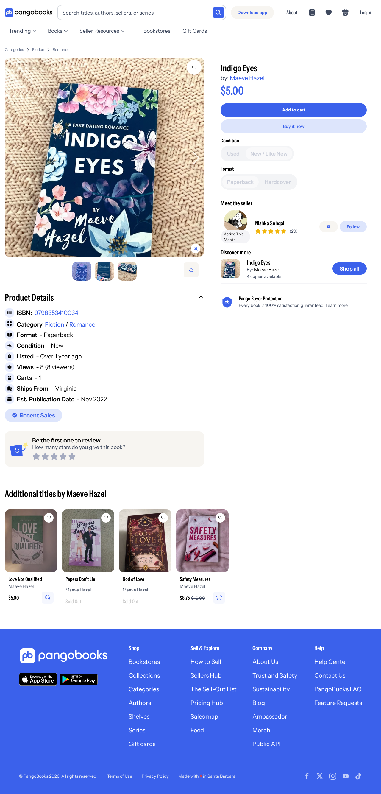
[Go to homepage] (28, 12)
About (291, 12)
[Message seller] (328, 226)
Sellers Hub (205, 675)
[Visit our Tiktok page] (358, 776)
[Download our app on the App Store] (38, 679)
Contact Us (329, 675)
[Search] (218, 12)
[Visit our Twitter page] (319, 776)
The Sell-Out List (213, 689)
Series (137, 730)
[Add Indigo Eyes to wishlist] (194, 67)
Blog (258, 702)
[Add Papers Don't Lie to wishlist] (106, 518)
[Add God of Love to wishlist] (163, 518)
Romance (61, 49)
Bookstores (156, 31)
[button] (104, 298)
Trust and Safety (274, 675)
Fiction (38, 49)
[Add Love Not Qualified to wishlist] (49, 518)
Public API (266, 744)
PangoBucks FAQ (338, 689)
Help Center (331, 661)
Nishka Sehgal (269, 223)
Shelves (139, 716)
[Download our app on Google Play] (79, 679)
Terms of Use (119, 776)
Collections (144, 675)
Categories (14, 49)
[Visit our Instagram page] (332, 776)
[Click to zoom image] (104, 157)
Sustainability (271, 689)
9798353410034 (56, 312)
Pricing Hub (206, 702)
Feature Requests (338, 702)
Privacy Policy (155, 776)
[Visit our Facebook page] (306, 776)
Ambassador (269, 716)
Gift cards (142, 744)
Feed (197, 730)
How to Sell (205, 661)
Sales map (204, 716)
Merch (261, 730)
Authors (140, 702)
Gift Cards (194, 31)
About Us (265, 661)
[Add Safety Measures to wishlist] (220, 518)
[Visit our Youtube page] (345, 776)
